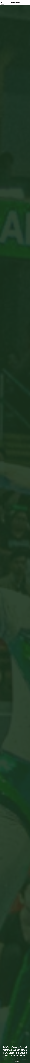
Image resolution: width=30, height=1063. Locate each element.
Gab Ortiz (8, 1059)
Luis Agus (13, 1059)
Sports (15, 1043)
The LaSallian (15, 2)
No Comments (16, 1061)
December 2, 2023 (23, 1059)
